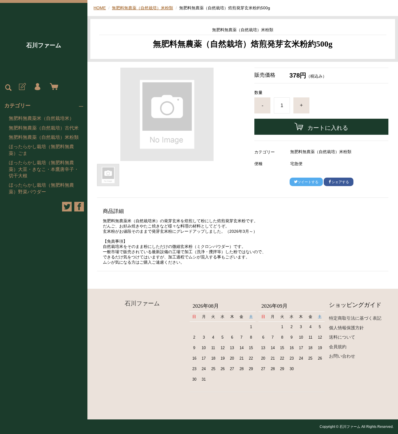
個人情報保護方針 (346, 327)
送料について (342, 337)
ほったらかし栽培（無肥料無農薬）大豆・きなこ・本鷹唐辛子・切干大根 (44, 169)
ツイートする (307, 182)
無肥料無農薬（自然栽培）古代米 (44, 127)
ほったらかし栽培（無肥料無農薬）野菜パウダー (41, 188)
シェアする (340, 182)
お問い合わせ (342, 356)
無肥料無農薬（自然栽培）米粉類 (44, 137)
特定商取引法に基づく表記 (355, 318)
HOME (100, 8)
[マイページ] (37, 87)
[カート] (52, 87)
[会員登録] (22, 87)
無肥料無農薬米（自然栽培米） (41, 118)
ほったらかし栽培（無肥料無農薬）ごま (41, 149)
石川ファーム (43, 45)
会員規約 (337, 346)
